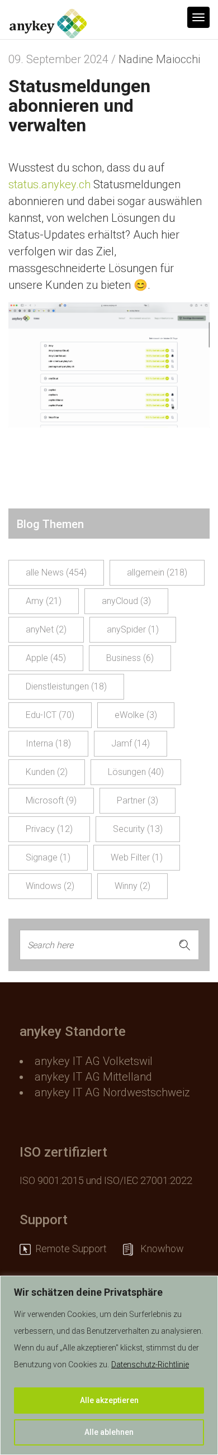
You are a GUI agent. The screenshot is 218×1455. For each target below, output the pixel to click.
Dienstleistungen (66, 686)
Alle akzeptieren (109, 1400)
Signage (48, 857)
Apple (46, 658)
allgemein (157, 572)
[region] (109, 1365)
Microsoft (51, 800)
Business (130, 658)
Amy (43, 601)
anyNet (46, 629)
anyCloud (126, 601)
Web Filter (137, 857)
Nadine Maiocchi (159, 59)
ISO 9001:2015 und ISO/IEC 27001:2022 (106, 1180)
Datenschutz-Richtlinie (150, 1364)
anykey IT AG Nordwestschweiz (112, 1092)
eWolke (136, 715)
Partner (137, 800)
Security (138, 829)
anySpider (133, 629)
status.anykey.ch (49, 184)
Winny (132, 886)
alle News (56, 572)
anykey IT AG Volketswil (94, 1061)
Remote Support (76, 1248)
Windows (50, 886)
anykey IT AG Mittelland (93, 1076)
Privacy (49, 829)
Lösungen (136, 772)
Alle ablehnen (109, 1432)
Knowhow (163, 1248)
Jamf (130, 743)
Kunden (47, 772)
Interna (48, 743)
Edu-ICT (50, 715)
